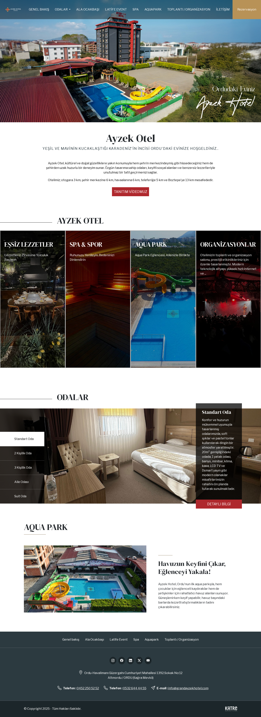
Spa (136, 9)
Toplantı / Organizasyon (188, 9)
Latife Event (116, 9)
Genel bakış (39, 9)
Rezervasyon (246, 9)
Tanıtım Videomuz (130, 192)
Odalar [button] (61, 9)
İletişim (223, 9)
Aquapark (152, 9)
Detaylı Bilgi (219, 504)
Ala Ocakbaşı (87, 9)
